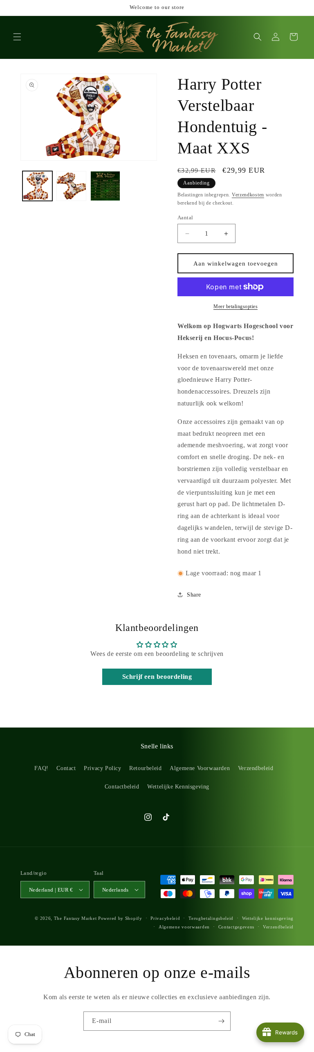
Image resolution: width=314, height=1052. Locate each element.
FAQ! (41, 768)
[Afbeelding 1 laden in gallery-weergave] (37, 186)
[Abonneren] (221, 1021)
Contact (66, 768)
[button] (17, 37)
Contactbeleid (122, 787)
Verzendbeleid (256, 768)
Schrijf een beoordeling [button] (157, 676)
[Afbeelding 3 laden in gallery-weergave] (105, 186)
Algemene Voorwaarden (200, 768)
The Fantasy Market (75, 918)
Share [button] (194, 595)
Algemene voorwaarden (184, 926)
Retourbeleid (145, 768)
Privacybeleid (165, 918)
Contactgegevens (236, 926)
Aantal (185, 217)
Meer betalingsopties (235, 306)
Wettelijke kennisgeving (268, 918)
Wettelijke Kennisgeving (178, 787)
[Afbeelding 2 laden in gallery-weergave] (71, 186)
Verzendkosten (248, 195)
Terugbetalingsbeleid (210, 918)
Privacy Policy (102, 768)
